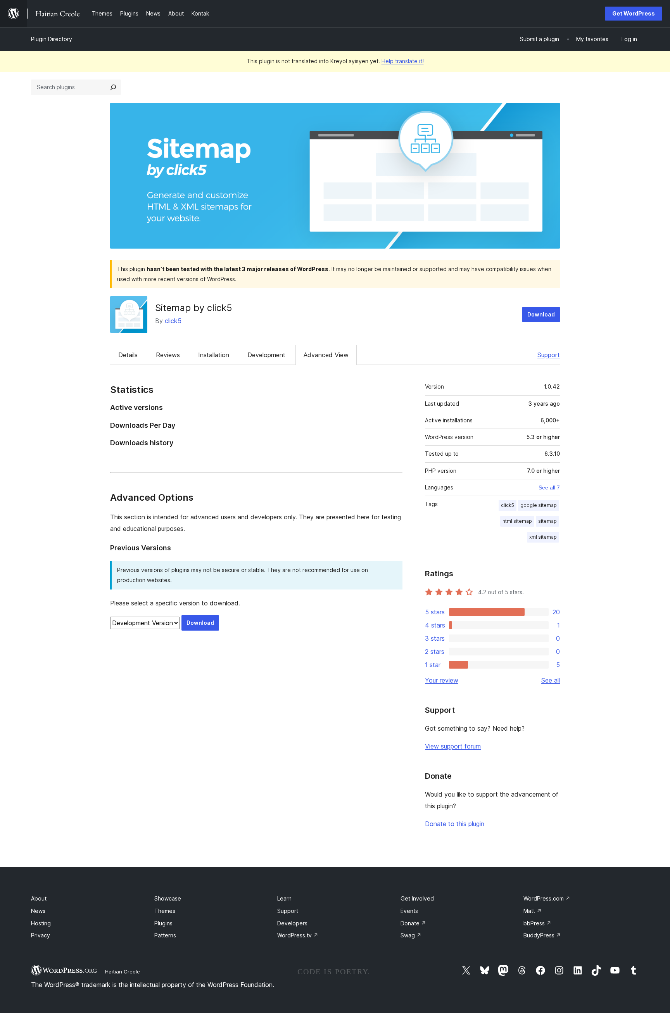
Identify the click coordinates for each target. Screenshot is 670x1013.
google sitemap (538, 505)
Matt (532, 911)
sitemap (547, 521)
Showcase (167, 898)
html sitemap (517, 521)
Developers (292, 923)
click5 (173, 321)
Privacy (40, 935)
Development (266, 355)
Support (548, 355)
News (38, 911)
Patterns (165, 935)
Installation (213, 355)
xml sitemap (543, 537)
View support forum (453, 746)
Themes (164, 911)
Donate (413, 923)
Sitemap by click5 (193, 307)
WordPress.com (546, 898)
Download (541, 314)
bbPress (537, 923)
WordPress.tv (297, 935)
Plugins (163, 923)
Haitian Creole (122, 971)
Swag (411, 935)
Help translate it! (403, 61)
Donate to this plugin (454, 824)
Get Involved (417, 898)
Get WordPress (633, 13)
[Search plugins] (113, 87)
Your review (441, 680)
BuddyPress (542, 935)
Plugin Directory (51, 39)
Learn (284, 898)
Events (409, 911)
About (39, 898)
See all (550, 680)
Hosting (41, 923)
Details (128, 355)
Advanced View (326, 355)
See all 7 (549, 487)
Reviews (168, 355)
